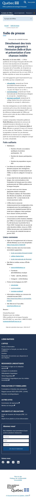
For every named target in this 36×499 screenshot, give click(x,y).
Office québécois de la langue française (14, 6)
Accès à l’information (8, 346)
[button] (25, 2)
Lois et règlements (19, 13)
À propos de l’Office (7, 13)
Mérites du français (8, 405)
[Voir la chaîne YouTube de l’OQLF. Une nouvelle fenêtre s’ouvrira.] (9, 462)
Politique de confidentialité (18, 478)
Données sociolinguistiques (10, 394)
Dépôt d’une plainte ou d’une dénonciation (15, 418)
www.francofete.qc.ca (13, 306)
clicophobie (14, 285)
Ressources (29, 13)
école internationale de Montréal (21, 259)
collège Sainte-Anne (17, 256)
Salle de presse (14, 25)
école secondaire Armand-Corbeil (21, 253)
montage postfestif (17, 291)
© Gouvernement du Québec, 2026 (17, 495)
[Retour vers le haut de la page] (32, 488)
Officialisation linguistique (9, 373)
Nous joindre (31, 2)
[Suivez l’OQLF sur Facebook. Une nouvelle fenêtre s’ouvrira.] (4, 462)
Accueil (6, 25)
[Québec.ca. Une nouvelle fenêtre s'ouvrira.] (10, 3)
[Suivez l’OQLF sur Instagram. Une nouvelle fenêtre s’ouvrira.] (14, 462)
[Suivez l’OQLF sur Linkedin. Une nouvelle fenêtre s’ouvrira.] (18, 462)
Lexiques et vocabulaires (9, 371)
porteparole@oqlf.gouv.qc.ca (12, 321)
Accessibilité (18, 480)
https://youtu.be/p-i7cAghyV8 (16, 245)
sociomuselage (15, 288)
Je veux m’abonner (16, 449)
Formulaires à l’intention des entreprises (14, 389)
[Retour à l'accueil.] (18, 488)
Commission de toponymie (10, 403)
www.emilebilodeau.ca (18, 267)
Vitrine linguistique (7, 376)
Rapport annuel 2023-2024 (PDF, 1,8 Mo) (15, 391)
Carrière (4, 353)
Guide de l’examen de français (11, 414)
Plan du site (18, 476)
